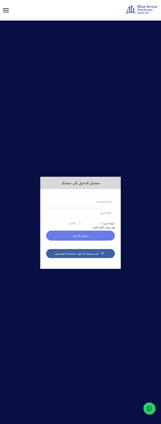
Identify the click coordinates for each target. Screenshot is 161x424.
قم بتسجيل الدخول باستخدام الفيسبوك (76, 253)
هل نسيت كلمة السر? (103, 227)
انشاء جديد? (108, 223)
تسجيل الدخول (80, 236)
